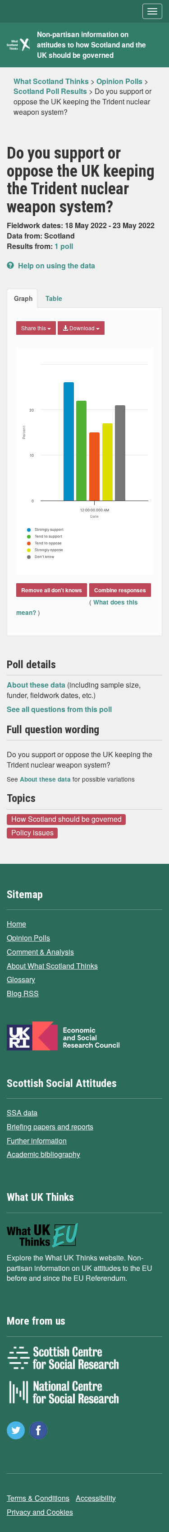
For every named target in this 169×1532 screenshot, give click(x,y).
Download (82, 328)
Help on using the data (55, 265)
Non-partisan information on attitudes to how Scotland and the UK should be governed (91, 44)
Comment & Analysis (40, 951)
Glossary (21, 979)
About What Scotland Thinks (52, 965)
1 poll (64, 246)
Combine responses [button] (120, 590)
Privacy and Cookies (40, 1512)
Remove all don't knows (51, 590)
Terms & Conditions (38, 1498)
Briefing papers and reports (50, 1126)
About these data (37, 684)
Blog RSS (23, 993)
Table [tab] (54, 298)
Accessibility (96, 1498)
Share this (34, 328)
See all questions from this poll (59, 709)
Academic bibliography (43, 1154)
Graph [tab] (23, 298)
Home (16, 923)
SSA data (22, 1112)
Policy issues (32, 833)
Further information (37, 1140)
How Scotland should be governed (66, 819)
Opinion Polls (28, 937)
